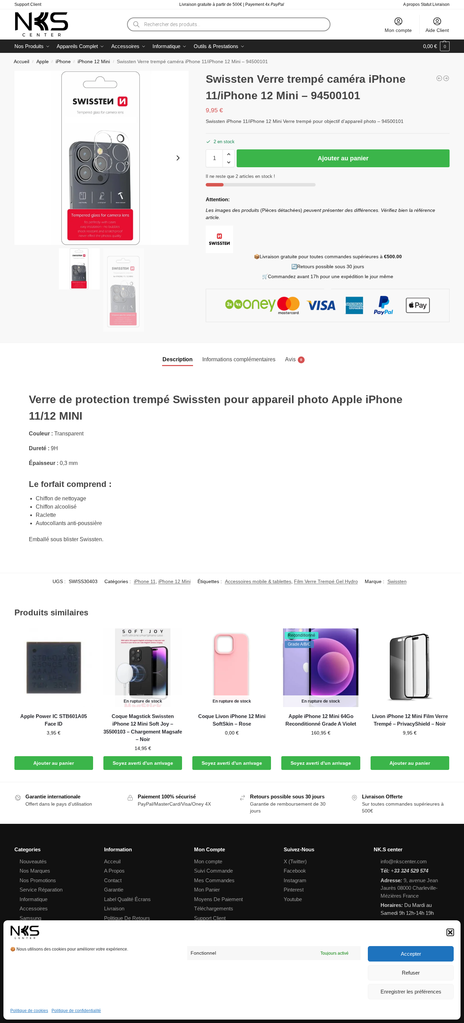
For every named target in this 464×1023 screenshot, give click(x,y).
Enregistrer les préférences (411, 991)
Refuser (411, 973)
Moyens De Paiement (218, 899)
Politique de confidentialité (76, 1010)
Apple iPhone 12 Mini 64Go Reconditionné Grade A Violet (320, 720)
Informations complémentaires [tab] (238, 359)
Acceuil (112, 861)
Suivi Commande (213, 871)
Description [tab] (177, 359)
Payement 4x (265, 4)
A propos (411, 4)
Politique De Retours (127, 918)
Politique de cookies (29, 1010)
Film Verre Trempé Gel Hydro (326, 581)
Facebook (295, 871)
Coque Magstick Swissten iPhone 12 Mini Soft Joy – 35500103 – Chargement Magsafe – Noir (142, 727)
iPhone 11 (145, 581)
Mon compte (398, 30)
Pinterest (294, 890)
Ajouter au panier (343, 158)
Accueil (21, 61)
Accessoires (34, 908)
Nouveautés (33, 861)
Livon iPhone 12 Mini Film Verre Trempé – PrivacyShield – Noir (410, 720)
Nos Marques (35, 871)
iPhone (63, 61)
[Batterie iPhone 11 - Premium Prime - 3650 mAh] (439, 78)
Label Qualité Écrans (127, 899)
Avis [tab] (293, 359)
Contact (113, 880)
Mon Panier (207, 890)
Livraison (114, 908)
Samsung (30, 918)
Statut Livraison (435, 4)
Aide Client (437, 30)
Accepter (411, 954)
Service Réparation (41, 890)
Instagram (295, 880)
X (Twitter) (295, 861)
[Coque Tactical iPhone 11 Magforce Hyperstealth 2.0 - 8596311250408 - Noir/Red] (446, 78)
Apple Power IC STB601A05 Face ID (53, 720)
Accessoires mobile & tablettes (258, 581)
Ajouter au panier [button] (53, 763)
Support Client (27, 4)
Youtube (293, 899)
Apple (42, 61)
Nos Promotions (38, 880)
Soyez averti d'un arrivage (143, 763)
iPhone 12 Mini (94, 61)
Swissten (397, 581)
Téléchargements (213, 908)
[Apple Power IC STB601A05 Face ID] (53, 667)
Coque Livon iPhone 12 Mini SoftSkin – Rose (231, 720)
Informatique (33, 899)
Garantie (113, 890)
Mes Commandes (214, 880)
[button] (450, 932)
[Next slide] (178, 158)
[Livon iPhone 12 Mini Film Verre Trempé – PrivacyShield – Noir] (410, 667)
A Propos (114, 871)
